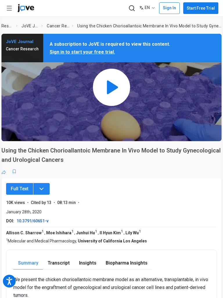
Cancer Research (58, 26)
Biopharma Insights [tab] (127, 263)
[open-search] (131, 8)
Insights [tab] (87, 263)
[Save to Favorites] (14, 171)
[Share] (3, 171)
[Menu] (41, 189)
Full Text (19, 188)
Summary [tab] (28, 263)
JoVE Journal (30, 26)
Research (7, 26)
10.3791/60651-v (32, 221)
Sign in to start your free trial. (82, 52)
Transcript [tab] (59, 263)
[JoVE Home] (25, 8)
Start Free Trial (201, 8)
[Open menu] (9, 8)
